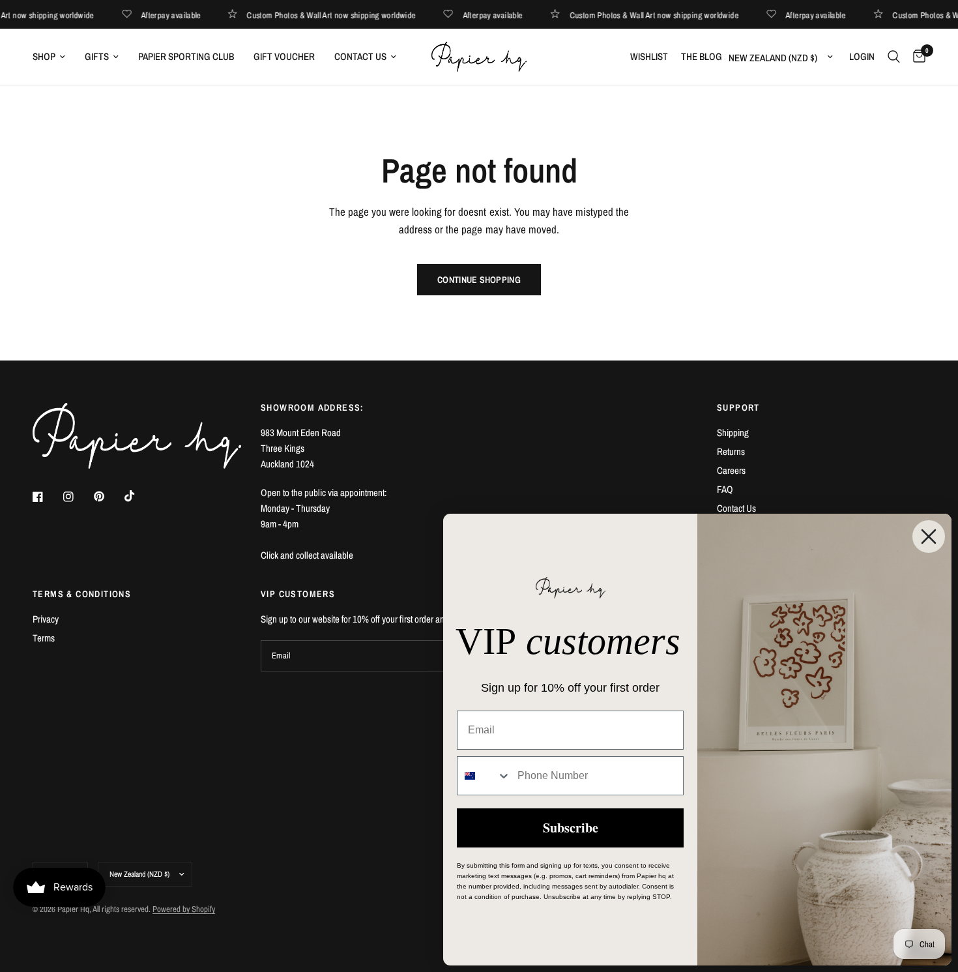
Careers (731, 470)
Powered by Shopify (183, 909)
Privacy (46, 619)
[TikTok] (138, 496)
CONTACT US (360, 56)
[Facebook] (47, 496)
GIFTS (97, 56)
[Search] (894, 57)
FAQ (725, 489)
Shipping (733, 432)
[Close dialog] (928, 536)
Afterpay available (179, 15)
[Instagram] (77, 496)
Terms (44, 638)
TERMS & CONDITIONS (82, 593)
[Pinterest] (108, 496)
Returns (731, 451)
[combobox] (484, 776)
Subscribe (570, 827)
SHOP (44, 56)
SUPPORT (738, 407)
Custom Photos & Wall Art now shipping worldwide (339, 15)
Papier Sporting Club (186, 56)
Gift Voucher (284, 56)
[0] (916, 57)
